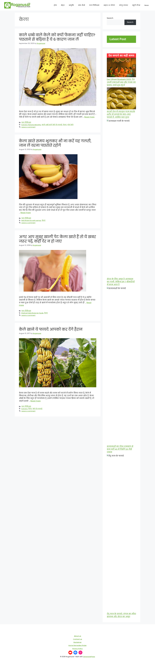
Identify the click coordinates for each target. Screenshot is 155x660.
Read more (89, 117)
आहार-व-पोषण (109, 5)
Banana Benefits (34, 125)
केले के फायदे (37, 409)
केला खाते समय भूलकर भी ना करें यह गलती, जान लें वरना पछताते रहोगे (55, 143)
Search (110, 18)
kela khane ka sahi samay (31, 220)
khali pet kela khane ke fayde (32, 313)
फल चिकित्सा (94, 5)
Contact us (77, 639)
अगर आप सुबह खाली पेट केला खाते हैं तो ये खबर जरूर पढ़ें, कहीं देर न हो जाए (57, 239)
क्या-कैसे (81, 5)
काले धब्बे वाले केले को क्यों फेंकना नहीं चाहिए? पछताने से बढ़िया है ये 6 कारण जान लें (57, 37)
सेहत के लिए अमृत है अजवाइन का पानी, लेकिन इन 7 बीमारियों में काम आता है (121, 282)
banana (24, 125)
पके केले (70, 125)
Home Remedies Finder (77, 645)
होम (55, 5)
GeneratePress (89, 656)
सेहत (63, 5)
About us (77, 636)
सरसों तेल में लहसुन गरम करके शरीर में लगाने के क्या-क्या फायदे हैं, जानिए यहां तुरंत (121, 114)
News (146, 5)
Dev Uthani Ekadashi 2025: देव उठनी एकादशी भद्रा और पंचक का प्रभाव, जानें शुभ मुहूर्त (121, 82)
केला (65, 125)
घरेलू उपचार (123, 5)
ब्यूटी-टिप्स (136, 5)
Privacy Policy (77, 648)
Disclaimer (77, 642)
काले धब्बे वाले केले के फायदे (52, 125)
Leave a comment (28, 127)
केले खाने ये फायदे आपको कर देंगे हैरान (50, 329)
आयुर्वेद (71, 5)
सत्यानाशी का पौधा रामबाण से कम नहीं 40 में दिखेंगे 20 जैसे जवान (120, 449)
